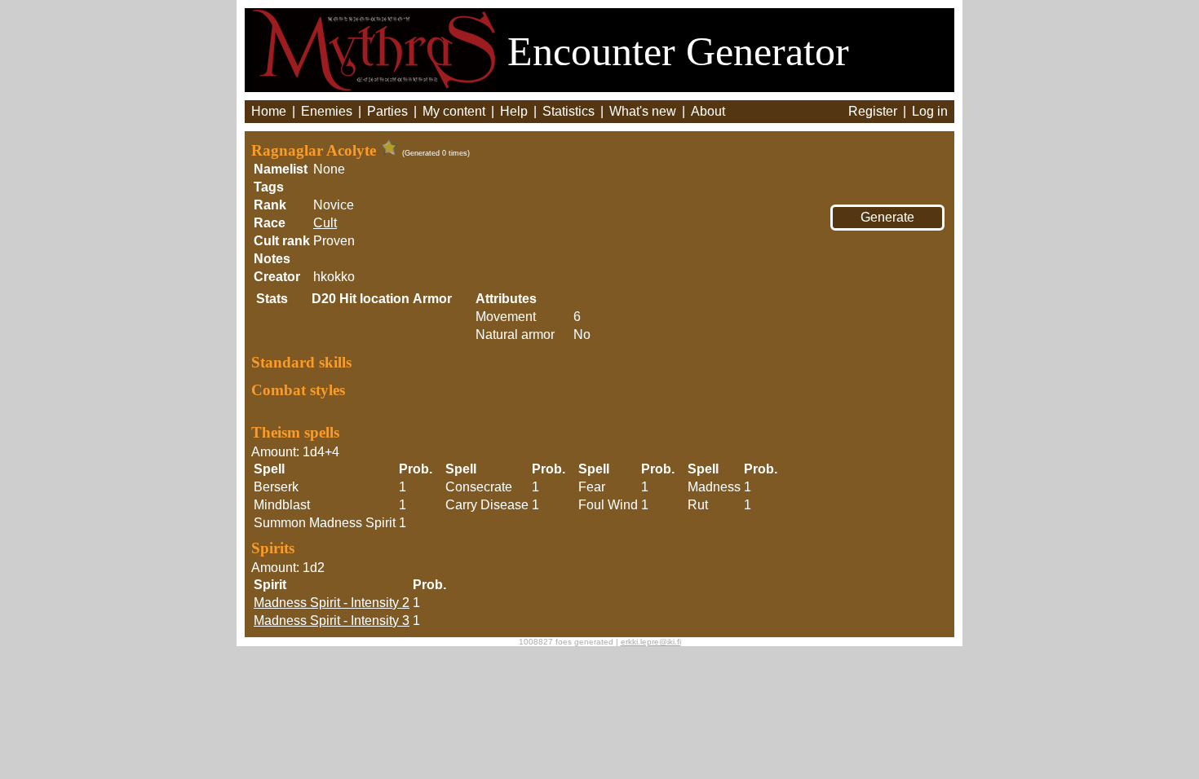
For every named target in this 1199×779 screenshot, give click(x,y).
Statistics (568, 111)
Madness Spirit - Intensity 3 (331, 620)
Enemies (326, 111)
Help (514, 111)
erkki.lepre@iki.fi (651, 641)
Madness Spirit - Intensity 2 (331, 603)
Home (268, 111)
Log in (930, 111)
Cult (325, 223)
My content (454, 111)
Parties (387, 111)
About (708, 111)
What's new (642, 111)
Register (872, 111)
